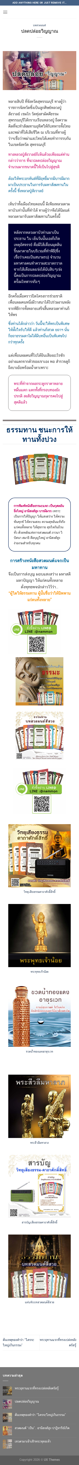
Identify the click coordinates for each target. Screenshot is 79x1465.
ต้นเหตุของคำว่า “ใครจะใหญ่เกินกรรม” (40, 1380)
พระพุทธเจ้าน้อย (39, 937)
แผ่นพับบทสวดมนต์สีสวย (39, 1267)
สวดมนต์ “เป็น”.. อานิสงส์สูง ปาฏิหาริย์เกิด (42, 1393)
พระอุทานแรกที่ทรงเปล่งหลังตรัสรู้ (37, 1353)
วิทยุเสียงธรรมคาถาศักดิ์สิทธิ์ (39, 857)
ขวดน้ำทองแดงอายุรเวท (39, 1016)
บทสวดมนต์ (39, 25)
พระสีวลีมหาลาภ (39, 1108)
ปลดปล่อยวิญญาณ (27, 1367)
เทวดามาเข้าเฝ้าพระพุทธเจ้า (33, 1407)
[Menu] (5, 12)
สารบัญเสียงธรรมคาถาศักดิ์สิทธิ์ (39, 1187)
